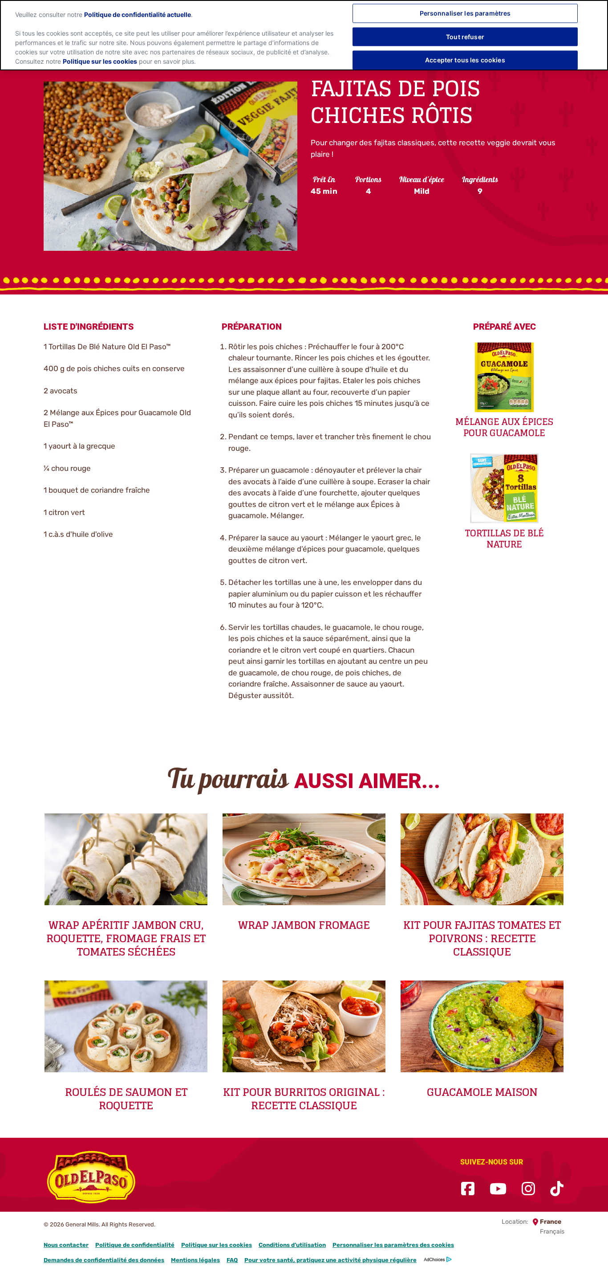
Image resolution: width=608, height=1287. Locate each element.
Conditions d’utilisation (292, 1245)
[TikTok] (556, 1189)
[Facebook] (467, 1189)
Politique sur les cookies (216, 1245)
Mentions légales (195, 1260)
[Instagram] (528, 1189)
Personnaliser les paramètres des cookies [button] (393, 1245)
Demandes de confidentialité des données (104, 1260)
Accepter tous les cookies (465, 60)
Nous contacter (66, 1245)
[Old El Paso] (91, 1178)
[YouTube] (498, 1189)
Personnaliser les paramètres (465, 12)
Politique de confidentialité (134, 1245)
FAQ (232, 1260)
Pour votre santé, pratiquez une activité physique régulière (330, 1260)
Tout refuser (465, 36)
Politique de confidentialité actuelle (137, 14)
